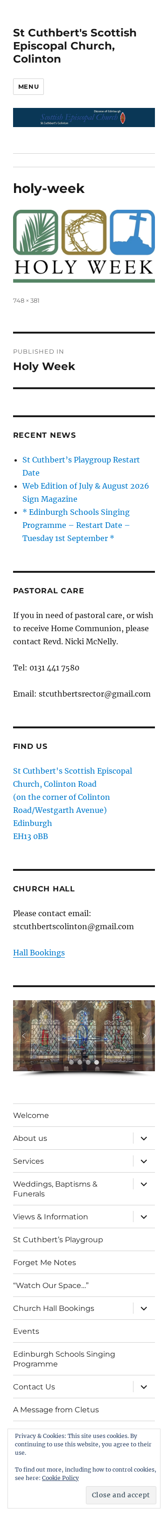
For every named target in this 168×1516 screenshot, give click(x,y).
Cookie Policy (60, 1477)
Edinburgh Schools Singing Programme (64, 1359)
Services (28, 1161)
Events (26, 1331)
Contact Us (34, 1386)
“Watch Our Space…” (51, 1285)
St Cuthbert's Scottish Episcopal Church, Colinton (75, 45)
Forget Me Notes (44, 1262)
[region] (84, 1039)
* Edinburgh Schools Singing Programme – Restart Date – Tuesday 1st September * (76, 525)
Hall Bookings (39, 952)
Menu (28, 86)
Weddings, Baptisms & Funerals (55, 1189)
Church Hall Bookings (53, 1308)
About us (30, 1138)
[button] (24, 1035)
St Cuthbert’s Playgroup (58, 1239)
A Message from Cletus (56, 1409)
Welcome (31, 1115)
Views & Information (50, 1216)
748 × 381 (26, 300)
